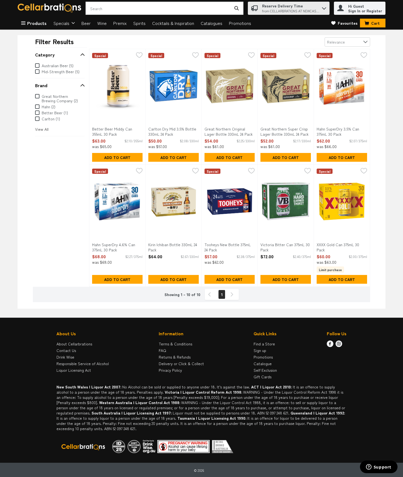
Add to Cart (117, 157)
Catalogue (263, 363)
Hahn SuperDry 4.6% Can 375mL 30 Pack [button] (114, 247)
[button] (324, 7)
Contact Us (66, 350)
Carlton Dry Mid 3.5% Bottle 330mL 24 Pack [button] (172, 131)
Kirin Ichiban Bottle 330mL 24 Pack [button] (172, 247)
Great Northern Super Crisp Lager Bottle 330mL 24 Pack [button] (284, 131)
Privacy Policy (170, 370)
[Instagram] (339, 345)
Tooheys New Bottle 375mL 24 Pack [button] (228, 247)
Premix (120, 23)
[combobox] (347, 42)
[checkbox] (139, 55)
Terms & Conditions (175, 344)
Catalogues (211, 23)
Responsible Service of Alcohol (82, 363)
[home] (50, 8)
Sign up (260, 350)
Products (37, 23)
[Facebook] (330, 345)
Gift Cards (262, 376)
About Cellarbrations (74, 344)
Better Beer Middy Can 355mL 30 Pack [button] (114, 131)
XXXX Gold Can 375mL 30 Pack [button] (339, 247)
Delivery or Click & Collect (181, 363)
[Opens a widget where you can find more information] (379, 467)
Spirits (139, 23)
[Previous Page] (210, 294)
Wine (102, 23)
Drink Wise (65, 357)
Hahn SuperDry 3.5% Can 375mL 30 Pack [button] (339, 131)
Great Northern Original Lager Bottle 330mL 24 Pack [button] (229, 131)
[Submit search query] (236, 8)
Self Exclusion (265, 370)
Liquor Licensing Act (73, 370)
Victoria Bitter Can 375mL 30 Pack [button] (285, 247)
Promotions (240, 23)
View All (42, 129)
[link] (344, 23)
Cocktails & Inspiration (173, 23)
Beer (86, 23)
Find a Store (264, 344)
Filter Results (54, 41)
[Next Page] (233, 294)
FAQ (162, 350)
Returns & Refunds (175, 357)
